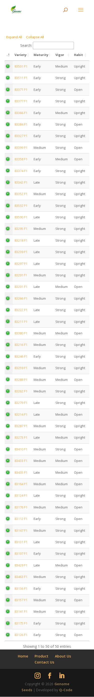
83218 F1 (21, 240)
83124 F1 (21, 495)
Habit (78, 55)
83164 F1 (21, 484)
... (8, 55)
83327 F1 (21, 136)
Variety (21, 55)
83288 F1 (21, 380)
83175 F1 (21, 623)
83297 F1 (21, 264)
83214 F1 (21, 414)
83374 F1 (21, 171)
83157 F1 (21, 600)
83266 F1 (21, 298)
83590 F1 (21, 217)
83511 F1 (21, 78)
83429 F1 (21, 565)
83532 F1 (21, 206)
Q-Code (65, 689)
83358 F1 (21, 159)
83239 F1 (21, 252)
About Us (63, 656)
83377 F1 (21, 101)
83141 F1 (21, 611)
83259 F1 (21, 368)
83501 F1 (21, 66)
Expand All (14, 37)
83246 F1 (21, 356)
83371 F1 (21, 90)
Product (41, 656)
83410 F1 (21, 449)
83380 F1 (21, 333)
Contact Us (44, 662)
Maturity (41, 55)
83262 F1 (21, 391)
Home (23, 656)
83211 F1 (21, 322)
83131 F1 (21, 542)
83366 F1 (21, 113)
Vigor (59, 55)
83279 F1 (21, 403)
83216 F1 (21, 345)
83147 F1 (21, 530)
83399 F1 (21, 148)
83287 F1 (21, 426)
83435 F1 (21, 472)
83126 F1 (21, 635)
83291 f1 (21, 275)
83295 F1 (21, 229)
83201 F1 (21, 287)
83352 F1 (21, 194)
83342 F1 (21, 182)
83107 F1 (21, 553)
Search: (26, 45)
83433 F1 (21, 461)
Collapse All (35, 37)
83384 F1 (21, 124)
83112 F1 (21, 519)
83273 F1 (21, 437)
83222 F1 (21, 310)
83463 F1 (21, 577)
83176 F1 (21, 507)
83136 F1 (21, 588)
